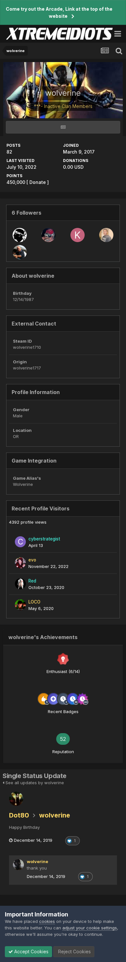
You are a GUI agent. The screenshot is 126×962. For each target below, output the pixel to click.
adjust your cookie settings (89, 927)
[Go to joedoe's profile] (20, 252)
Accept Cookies (30, 951)
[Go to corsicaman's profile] (20, 235)
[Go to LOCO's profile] (20, 604)
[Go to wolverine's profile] (18, 864)
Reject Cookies (74, 951)
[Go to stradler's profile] (106, 235)
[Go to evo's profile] (20, 562)
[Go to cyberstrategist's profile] (20, 541)
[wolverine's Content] (63, 127)
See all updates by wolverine (34, 782)
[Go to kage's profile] (77, 235)
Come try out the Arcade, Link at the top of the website (59, 12)
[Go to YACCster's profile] (48, 235)
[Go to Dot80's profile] (16, 799)
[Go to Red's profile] (20, 583)
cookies (47, 921)
